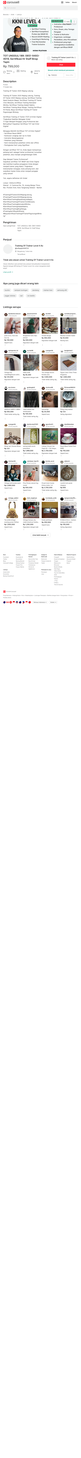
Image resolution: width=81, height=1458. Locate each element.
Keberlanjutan (29, 595)
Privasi (70, 595)
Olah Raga (57, 569)
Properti (69, 561)
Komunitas (6, 574)
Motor (68, 563)
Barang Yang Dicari (8, 576)
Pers (23, 595)
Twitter (5, 559)
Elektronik (44, 559)
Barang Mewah (20, 561)
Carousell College (8, 563)
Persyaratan (64, 595)
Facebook (6, 557)
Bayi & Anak (32, 561)
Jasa (42, 574)
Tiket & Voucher (58, 584)
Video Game (57, 571)
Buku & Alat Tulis (33, 559)
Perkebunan (32, 565)
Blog (4, 561)
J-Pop (55, 580)
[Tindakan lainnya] (74, 22)
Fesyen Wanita (20, 567)
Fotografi (56, 557)
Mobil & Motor (70, 557)
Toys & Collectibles (59, 573)
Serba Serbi (6, 572)
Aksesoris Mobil (71, 559)
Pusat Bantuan (7, 595)
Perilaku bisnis (7, 597)
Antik (55, 575)
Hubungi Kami (16, 595)
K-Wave (56, 582)
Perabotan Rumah (33, 563)
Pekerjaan (44, 572)
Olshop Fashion (20, 563)
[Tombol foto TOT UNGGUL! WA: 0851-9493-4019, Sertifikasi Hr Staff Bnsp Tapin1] (40, 35)
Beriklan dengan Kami (53, 595)
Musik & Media (58, 567)
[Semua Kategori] (62, 2)
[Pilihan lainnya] (5, 345)
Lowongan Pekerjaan (40, 595)
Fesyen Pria (19, 565)
